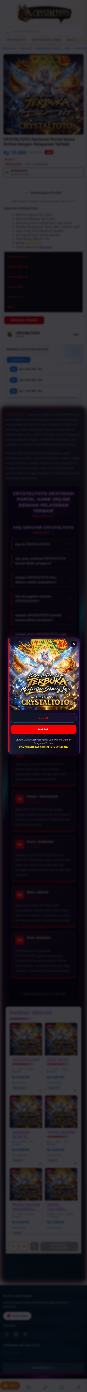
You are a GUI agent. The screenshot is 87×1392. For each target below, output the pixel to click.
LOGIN (43, 718)
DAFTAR (43, 729)
